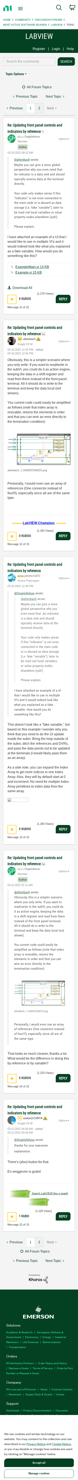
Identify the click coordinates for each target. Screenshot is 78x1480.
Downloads (12, 1410)
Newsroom (15, 1394)
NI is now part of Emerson (21, 1389)
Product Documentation (37, 1410)
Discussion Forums (48, 20)
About (43, 1389)
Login (56, 49)
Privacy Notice (36, 1444)
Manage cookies (39, 1473)
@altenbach (22, 160)
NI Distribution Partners (20, 1363)
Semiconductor (52, 1342)
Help (70, 49)
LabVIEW (56, 25)
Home (7, 20)
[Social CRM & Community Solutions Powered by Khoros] (38, 1278)
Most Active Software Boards (25, 25)
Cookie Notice (61, 1444)
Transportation (17, 1347)
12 (20, 544)
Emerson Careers (62, 1389)
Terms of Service (43, 1368)
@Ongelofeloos (24, 593)
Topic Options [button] (15, 74)
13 (20, 837)
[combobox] (29, 61)
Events (60, 1394)
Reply (63, 299)
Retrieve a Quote (18, 1368)
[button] (12, 299)
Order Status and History (52, 1363)
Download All (22, 288)
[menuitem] (58, 8)
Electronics (31, 1337)
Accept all (38, 1462)
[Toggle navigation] (21, 8)
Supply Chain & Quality (39, 1394)
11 (20, 307)
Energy (47, 1337)
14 (20, 1086)
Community (23, 20)
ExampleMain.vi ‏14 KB (32, 267)
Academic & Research (19, 1332)
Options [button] (63, 139)
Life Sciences (30, 1342)
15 (20, 1224)
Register (39, 49)
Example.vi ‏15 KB (28, 272)
